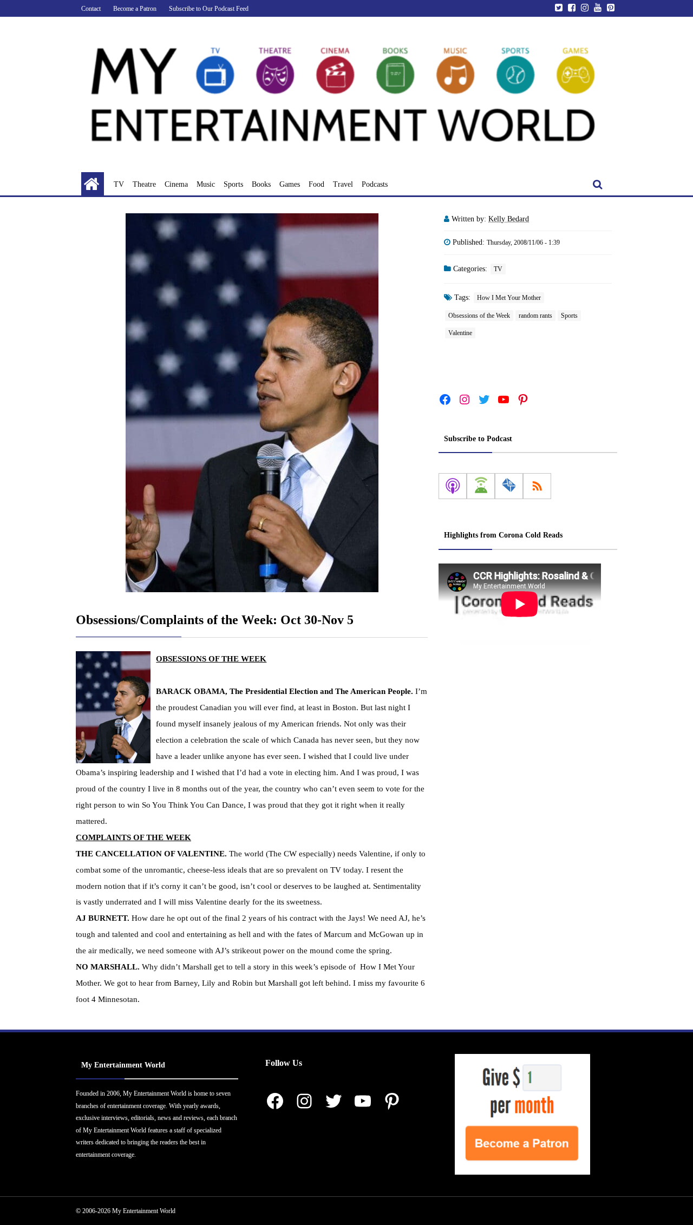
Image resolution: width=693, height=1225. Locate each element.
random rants (535, 315)
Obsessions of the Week (479, 315)
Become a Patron (134, 8)
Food (316, 184)
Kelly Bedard (508, 219)
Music (206, 184)
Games (289, 184)
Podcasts (375, 184)
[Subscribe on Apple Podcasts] (453, 486)
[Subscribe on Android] (481, 486)
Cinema (176, 184)
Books (261, 184)
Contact (91, 8)
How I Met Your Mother (509, 298)
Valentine (460, 333)
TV (119, 184)
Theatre (144, 184)
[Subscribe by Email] (509, 486)
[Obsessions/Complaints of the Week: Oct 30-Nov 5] (252, 402)
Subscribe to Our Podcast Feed (209, 8)
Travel (343, 184)
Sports (233, 184)
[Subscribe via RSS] (537, 486)
